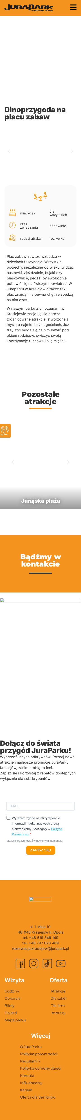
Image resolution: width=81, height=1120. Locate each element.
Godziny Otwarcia (12, 995)
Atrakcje (58, 991)
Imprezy (58, 1013)
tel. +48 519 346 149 (40, 937)
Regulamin (30, 1061)
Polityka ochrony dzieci (40, 1068)
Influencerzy (31, 1083)
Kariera (26, 1090)
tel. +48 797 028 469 (40, 943)
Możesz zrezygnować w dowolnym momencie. (35, 840)
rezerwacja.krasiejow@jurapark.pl (40, 948)
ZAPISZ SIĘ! (40, 850)
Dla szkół (58, 998)
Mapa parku (15, 1020)
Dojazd (10, 1013)
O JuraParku (31, 1047)
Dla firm (58, 1006)
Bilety (9, 1006)
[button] (9, 151)
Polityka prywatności (38, 1054)
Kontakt (27, 1076)
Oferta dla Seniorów (37, 1097)
